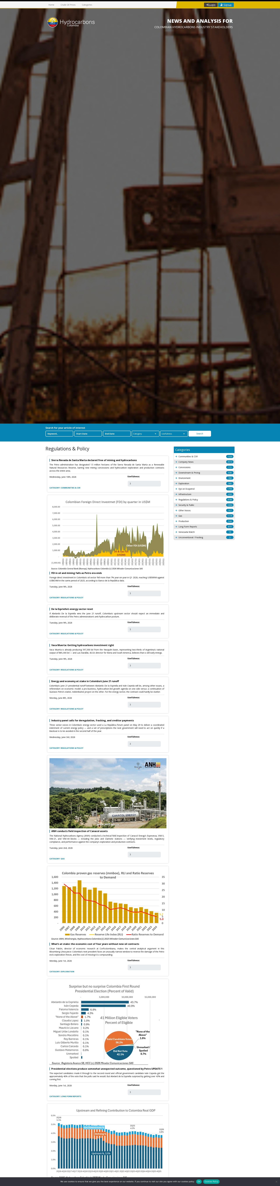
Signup (227, 4)
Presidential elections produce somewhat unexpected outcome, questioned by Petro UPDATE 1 (106, 1068)
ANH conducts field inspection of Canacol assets (79, 831)
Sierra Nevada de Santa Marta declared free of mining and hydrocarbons (94, 460)
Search (199, 433)
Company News (205, 461)
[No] (276, 1181)
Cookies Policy (211, 1181)
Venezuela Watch (204, 532)
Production (205, 521)
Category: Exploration (61, 971)
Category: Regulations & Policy (66, 597)
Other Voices (205, 510)
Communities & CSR (205, 456)
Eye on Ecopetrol (205, 488)
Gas (205, 515)
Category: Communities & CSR (64, 487)
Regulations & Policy (205, 499)
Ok (199, 1181)
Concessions (205, 467)
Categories (87, 4)
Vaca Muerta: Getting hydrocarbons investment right (82, 645)
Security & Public (205, 505)
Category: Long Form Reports (65, 1096)
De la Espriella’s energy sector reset (72, 609)
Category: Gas (57, 858)
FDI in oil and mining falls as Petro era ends (76, 573)
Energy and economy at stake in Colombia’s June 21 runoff (85, 681)
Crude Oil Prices (68, 4)
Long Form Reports (205, 526)
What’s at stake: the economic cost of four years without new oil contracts (95, 944)
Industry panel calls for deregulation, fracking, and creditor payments (92, 720)
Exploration (205, 483)
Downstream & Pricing (205, 472)
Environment (205, 478)
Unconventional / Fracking (204, 537)
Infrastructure (205, 494)
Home (51, 4)
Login (212, 4)
